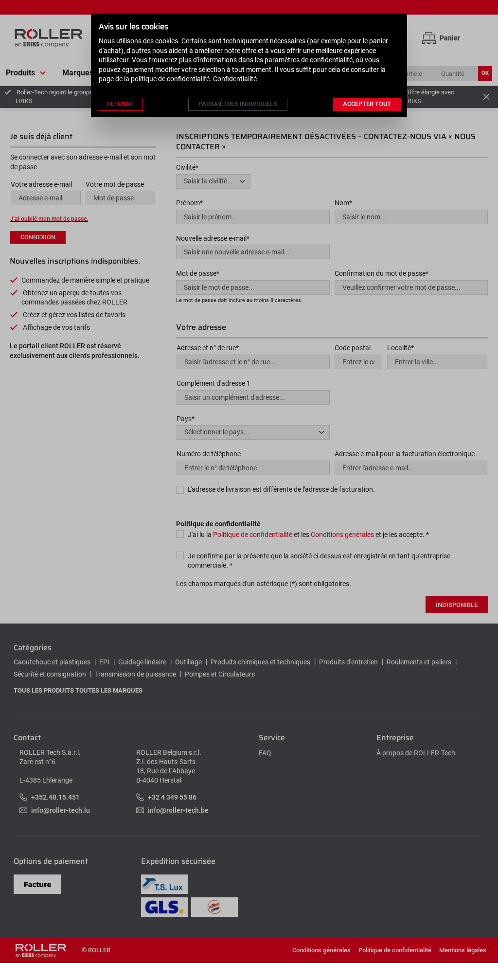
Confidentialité (235, 79)
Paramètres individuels (237, 103)
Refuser (120, 103)
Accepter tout (367, 103)
